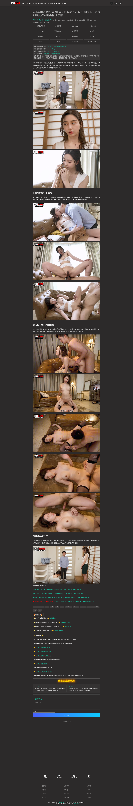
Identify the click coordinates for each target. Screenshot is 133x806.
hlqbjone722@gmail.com (49, 51)
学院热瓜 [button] (52, 3)
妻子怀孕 (76, 598)
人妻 (47, 598)
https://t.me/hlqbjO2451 (42, 658)
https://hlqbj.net (51, 46)
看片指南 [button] (58, 3)
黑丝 (40, 601)
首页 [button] (23, 3)
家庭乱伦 (83, 598)
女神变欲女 (68, 598)
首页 (34, 19)
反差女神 (40, 19)
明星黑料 (96, 598)
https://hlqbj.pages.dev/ (42, 640)
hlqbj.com (75, 803)
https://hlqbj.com (51, 49)
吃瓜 (62, 598)
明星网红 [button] (40, 3)
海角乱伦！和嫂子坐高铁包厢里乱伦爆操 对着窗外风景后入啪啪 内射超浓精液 (54, 581)
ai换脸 (35, 598)
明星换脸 (89, 598)
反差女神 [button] (46, 3)
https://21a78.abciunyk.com (54, 44)
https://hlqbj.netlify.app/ (42, 636)
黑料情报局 (62, 802)
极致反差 (48, 19)
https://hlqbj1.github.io (42, 643)
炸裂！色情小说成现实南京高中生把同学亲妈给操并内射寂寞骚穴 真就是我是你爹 (55, 585)
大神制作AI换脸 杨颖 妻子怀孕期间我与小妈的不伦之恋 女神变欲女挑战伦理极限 (74, 593)
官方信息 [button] (64, 3)
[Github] (120, 3)
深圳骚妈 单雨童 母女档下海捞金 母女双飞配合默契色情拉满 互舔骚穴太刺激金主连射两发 (58, 588)
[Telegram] (116, 3)
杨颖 (35, 601)
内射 (52, 598)
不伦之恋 (41, 598)
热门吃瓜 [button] (34, 3)
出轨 (57, 598)
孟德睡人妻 (35, 21)
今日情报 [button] (29, 3)
